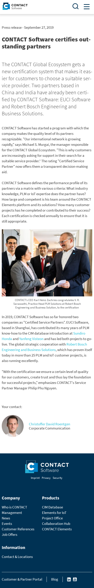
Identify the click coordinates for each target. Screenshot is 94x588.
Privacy (46, 478)
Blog (54, 579)
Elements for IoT (54, 512)
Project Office (52, 518)
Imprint (35, 478)
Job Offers (9, 534)
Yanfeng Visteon (31, 338)
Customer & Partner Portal (22, 579)
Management (12, 512)
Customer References (18, 529)
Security (57, 478)
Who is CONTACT (14, 507)
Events (7, 523)
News (6, 518)
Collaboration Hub (56, 523)
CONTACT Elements (57, 529)
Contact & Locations (17, 556)
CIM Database (52, 507)
